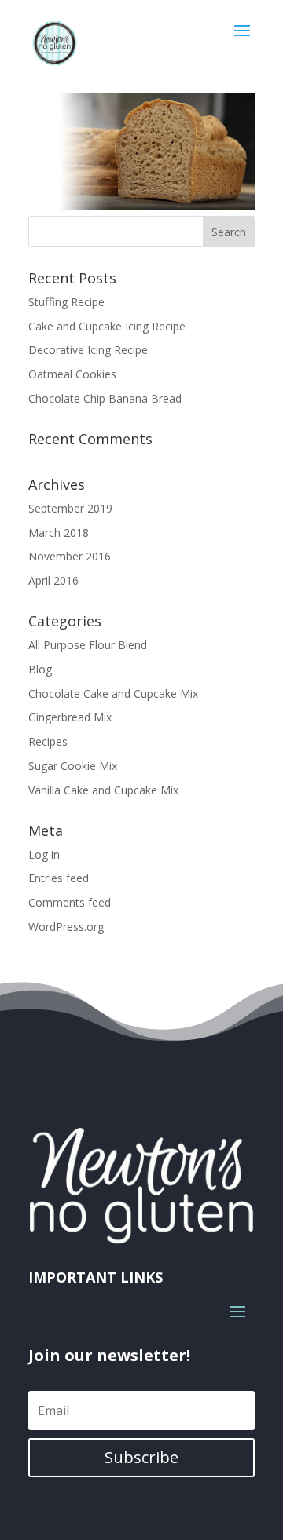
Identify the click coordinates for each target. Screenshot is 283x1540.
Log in (44, 854)
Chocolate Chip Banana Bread (105, 398)
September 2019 (70, 508)
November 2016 (69, 556)
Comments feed (69, 902)
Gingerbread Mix (70, 717)
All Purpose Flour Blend (87, 644)
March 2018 (58, 532)
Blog (40, 669)
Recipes (48, 741)
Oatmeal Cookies (72, 374)
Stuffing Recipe (66, 301)
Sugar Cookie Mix (72, 765)
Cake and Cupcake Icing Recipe (107, 326)
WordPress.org (66, 926)
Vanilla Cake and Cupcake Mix (103, 790)
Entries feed (58, 877)
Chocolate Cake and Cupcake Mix (113, 693)
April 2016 (53, 580)
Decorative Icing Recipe (88, 349)
